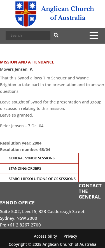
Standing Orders (25, 168)
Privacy (70, 236)
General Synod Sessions (32, 158)
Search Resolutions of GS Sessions (42, 178)
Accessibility (45, 236)
